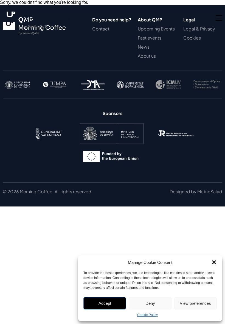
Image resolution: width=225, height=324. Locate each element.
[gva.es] (48, 143)
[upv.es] (17, 85)
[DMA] (93, 84)
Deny (150, 303)
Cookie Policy (147, 315)
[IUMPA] (55, 84)
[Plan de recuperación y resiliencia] (176, 143)
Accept (105, 303)
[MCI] (112, 143)
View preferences (195, 303)
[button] (214, 262)
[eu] (112, 166)
